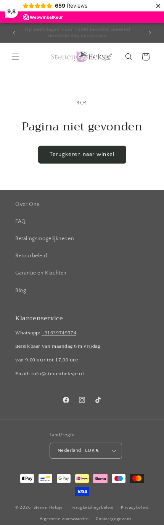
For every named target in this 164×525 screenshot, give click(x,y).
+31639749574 (59, 333)
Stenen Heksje (48, 507)
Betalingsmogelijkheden (44, 239)
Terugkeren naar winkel (82, 154)
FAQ (20, 221)
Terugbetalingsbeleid (92, 507)
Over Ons (27, 204)
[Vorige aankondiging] (14, 32)
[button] (15, 56)
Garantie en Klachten (41, 273)
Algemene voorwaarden (64, 519)
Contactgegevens (114, 519)
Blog (20, 290)
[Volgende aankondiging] (149, 32)
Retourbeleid (31, 256)
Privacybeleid (135, 507)
